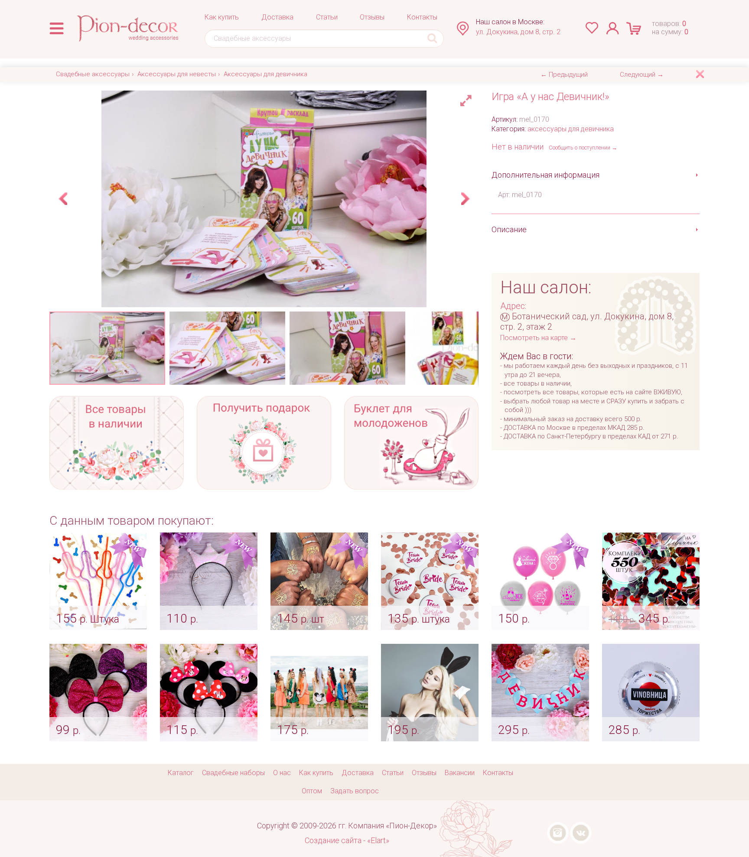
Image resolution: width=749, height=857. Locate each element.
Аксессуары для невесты (176, 74)
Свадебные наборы (233, 773)
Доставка (277, 17)
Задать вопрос (354, 791)
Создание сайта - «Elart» (347, 840)
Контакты (422, 17)
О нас (282, 773)
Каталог (181, 773)
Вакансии (460, 773)
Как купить (222, 17)
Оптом (312, 791)
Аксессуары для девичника (265, 74)
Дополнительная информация (545, 174)
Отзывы (372, 17)
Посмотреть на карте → (538, 338)
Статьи (327, 17)
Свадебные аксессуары (93, 74)
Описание (509, 229)
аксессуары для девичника (571, 129)
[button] (467, 98)
